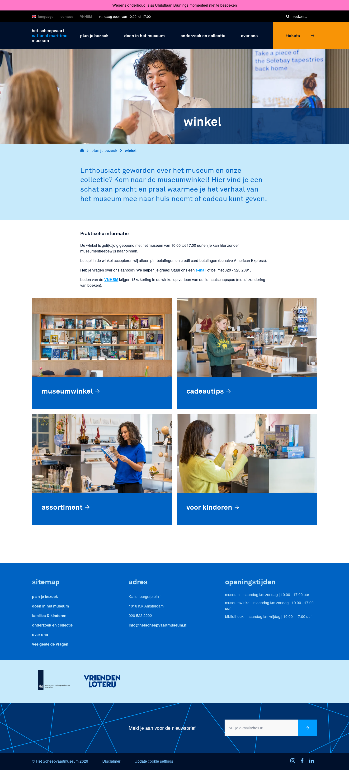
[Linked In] (313, 761)
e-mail (201, 270)
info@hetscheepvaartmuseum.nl (158, 625)
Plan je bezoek (45, 596)
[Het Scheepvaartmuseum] (49, 35)
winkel (131, 150)
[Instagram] (294, 761)
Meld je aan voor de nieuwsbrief (162, 727)
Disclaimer (111, 761)
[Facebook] (303, 761)
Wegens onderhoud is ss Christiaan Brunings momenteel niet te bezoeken (174, 5)
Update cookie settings (154, 761)
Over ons (40, 634)
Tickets (293, 35)
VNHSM (86, 16)
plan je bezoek (104, 150)
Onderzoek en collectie (52, 625)
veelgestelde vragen (50, 644)
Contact (67, 16)
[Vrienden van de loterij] (102, 681)
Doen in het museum (50, 606)
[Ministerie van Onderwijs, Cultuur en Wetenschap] (53, 681)
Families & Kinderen (49, 615)
